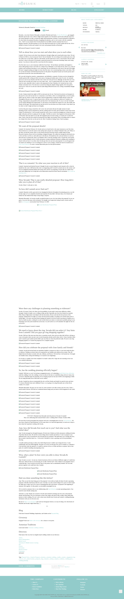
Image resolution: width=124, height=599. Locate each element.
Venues (20, 537)
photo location (31, 559)
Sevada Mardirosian (62, 35)
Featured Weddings (40, 27)
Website (86, 64)
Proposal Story (25, 557)
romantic (46, 559)
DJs (20, 544)
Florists (21, 546)
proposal (38, 559)
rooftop (51, 559)
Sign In (77, 3)
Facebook (82, 584)
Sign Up (84, 3)
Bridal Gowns (22, 541)
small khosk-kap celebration (67, 373)
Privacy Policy (54, 596)
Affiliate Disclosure (68, 596)
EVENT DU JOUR (86, 61)
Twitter (82, 587)
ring (42, 559)
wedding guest (68, 559)
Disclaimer (61, 596)
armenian (43, 557)
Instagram (83, 582)
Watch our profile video (97, 80)
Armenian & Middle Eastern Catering (28, 542)
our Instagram (25, 202)
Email (47, 30)
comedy (64, 557)
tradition (62, 559)
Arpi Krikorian (67, 420)
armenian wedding (51, 557)
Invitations (21, 548)
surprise (56, 559)
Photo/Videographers (24, 539)
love (25, 559)
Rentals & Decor (23, 549)
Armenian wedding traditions (36, 527)
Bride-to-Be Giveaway (35, 520)
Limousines (22, 551)
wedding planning (23, 560)
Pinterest (82, 589)
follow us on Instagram (30, 501)
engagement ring (71, 557)
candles (59, 557)
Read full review (101, 53)
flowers (21, 559)
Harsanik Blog (55, 513)
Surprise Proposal (35, 557)
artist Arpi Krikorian (24, 144)
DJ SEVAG (84, 44)
